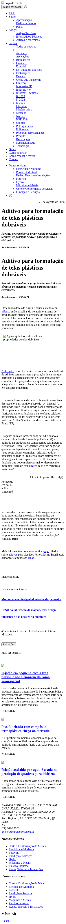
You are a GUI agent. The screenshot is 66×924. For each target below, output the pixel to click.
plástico (5, 311)
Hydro (20, 182)
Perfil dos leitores (26, 23)
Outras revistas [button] (17, 165)
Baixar (5, 920)
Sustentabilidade (25, 142)
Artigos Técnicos (26, 33)
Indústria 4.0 (23, 89)
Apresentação (24, 20)
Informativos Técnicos (29, 36)
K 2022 (20, 99)
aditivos (12, 554)
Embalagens (23, 73)
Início (12, 13)
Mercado (21, 112)
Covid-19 (21, 63)
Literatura (21, 106)
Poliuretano (22, 129)
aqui (46, 551)
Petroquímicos (24, 126)
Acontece (21, 53)
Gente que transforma (28, 79)
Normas (20, 116)
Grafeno (21, 83)
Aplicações (22, 56)
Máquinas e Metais (27, 185)
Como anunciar (18, 152)
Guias (12, 149)
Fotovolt (21, 178)
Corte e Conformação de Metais (34, 188)
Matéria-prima (24, 109)
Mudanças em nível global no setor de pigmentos (31, 599)
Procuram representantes (30, 132)
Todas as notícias (26, 46)
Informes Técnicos (27, 92)
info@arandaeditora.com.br (17, 831)
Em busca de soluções (29, 69)
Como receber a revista (22, 155)
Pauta (19, 26)
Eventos (20, 76)
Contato (13, 159)
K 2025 (20, 102)
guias (30, 557)
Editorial (21, 66)
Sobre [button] (12, 16)
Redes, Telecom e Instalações (33, 175)
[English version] (10, 195)
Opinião (20, 122)
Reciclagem (23, 139)
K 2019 (20, 96)
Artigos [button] (13, 29)
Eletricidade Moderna (28, 168)
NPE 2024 (22, 119)
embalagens (30, 465)
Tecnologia (22, 145)
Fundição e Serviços (28, 192)
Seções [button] (13, 43)
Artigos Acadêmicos (28, 39)
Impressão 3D (24, 86)
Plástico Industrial (26, 172)
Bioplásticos (23, 59)
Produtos (21, 136)
